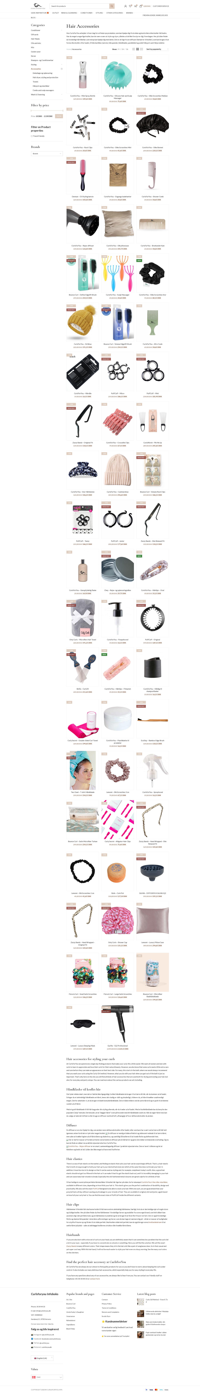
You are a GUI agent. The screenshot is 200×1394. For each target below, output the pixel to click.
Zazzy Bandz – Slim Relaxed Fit (152, 541)
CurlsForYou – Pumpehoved (117, 640)
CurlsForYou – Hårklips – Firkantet (118, 689)
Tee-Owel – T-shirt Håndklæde (82, 792)
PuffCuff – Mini (153, 393)
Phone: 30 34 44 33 (38, 1307)
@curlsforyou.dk (48, 1335)
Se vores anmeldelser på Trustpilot (116, 1336)
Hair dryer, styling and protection (45, 77)
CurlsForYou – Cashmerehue (117, 492)
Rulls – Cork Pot (117, 893)
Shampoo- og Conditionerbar (42, 60)
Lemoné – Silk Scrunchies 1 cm (82, 893)
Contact (105, 1300)
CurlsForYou (70, 1308)
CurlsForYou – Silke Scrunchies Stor (152, 295)
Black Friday (70, 1329)
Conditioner (35, 30)
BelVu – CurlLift (83, 689)
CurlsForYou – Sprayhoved (152, 792)
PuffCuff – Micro (117, 393)
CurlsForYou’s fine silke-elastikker (154, 1182)
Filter (59, 116)
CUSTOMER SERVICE (161, 6)
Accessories (36, 69)
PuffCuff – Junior (117, 541)
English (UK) (42, 1358)
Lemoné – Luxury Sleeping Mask (82, 1046)
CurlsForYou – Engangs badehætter (117, 197)
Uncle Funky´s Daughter (75, 1312)
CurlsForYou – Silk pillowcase (117, 246)
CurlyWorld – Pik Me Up (152, 443)
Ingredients (70, 1325)
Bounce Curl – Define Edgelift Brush (83, 295)
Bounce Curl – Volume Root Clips (152, 492)
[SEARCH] (112, 6)
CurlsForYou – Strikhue (83, 344)
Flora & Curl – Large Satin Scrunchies (118, 994)
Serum (33, 56)
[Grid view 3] (137, 49)
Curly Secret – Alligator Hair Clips (118, 841)
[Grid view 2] (133, 49)
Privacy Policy (107, 1304)
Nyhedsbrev (70, 1320)
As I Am (69, 1300)
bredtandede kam (155, 1222)
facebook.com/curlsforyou (51, 1339)
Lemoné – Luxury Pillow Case (152, 942)
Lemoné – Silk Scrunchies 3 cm (117, 792)
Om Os (50, 1324)
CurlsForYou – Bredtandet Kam (152, 246)
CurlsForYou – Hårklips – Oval (152, 590)
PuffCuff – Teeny (82, 541)
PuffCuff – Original (152, 640)
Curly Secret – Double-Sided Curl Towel (83, 740)
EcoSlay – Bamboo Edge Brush (152, 740)
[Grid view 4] (141, 49)
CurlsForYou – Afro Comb (152, 344)
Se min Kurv (106, 1316)
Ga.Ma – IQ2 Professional (118, 1046)
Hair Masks (35, 39)
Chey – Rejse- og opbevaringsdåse (117, 590)
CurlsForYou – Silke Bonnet (152, 147)
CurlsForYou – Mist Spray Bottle (82, 96)
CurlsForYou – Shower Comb (153, 197)
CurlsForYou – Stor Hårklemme (82, 492)
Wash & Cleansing (38, 94)
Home (68, 49)
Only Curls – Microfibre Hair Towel (82, 640)
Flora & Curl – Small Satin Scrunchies (83, 994)
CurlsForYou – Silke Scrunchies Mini (117, 147)
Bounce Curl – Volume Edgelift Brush (118, 344)
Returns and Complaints (110, 1312)
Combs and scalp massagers (43, 90)
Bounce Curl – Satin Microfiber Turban (82, 841)
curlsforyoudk (47, 1347)
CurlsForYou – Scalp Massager (117, 295)
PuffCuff (96, 1189)
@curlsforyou (44, 1343)
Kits (32, 47)
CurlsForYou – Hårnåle (82, 393)
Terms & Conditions (109, 1308)
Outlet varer (36, 52)
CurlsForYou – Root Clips (82, 147)
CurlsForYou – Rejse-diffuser (83, 246)
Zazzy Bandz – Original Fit (83, 443)
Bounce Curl (70, 1304)
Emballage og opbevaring (42, 73)
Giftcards (34, 34)
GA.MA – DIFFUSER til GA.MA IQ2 (152, 893)
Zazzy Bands (71, 1246)
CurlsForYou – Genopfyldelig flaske (82, 590)
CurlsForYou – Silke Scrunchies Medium (153, 96)
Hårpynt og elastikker (41, 86)
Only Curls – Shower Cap (117, 942)
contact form (95, 1279)
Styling (33, 64)
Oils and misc (36, 43)
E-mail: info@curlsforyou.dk (41, 1311)
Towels (35, 82)
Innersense (70, 1316)
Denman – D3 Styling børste (83, 197)
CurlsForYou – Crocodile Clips (117, 443)
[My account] (125, 6)
